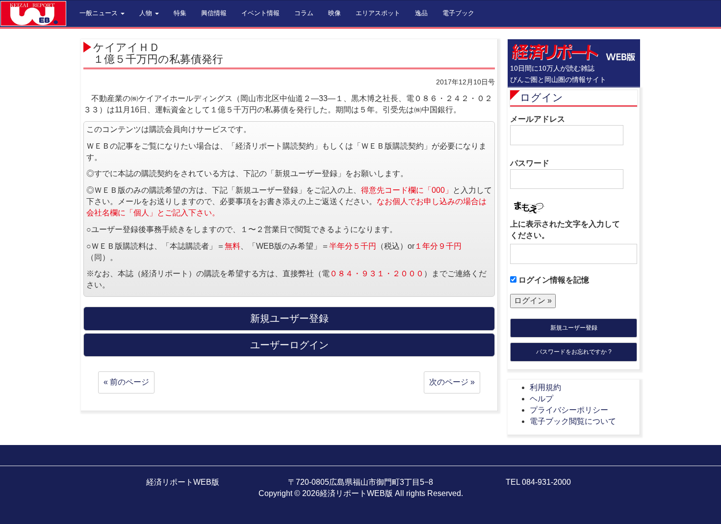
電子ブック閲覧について (573, 421)
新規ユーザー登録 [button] (289, 318)
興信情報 (214, 13)
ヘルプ (541, 398)
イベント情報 (260, 13)
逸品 (421, 13)
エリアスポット (378, 13)
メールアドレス (537, 119)
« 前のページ (126, 382)
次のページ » (452, 382)
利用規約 (545, 387)
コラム (303, 13)
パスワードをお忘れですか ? (574, 351)
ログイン (541, 97)
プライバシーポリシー (569, 410)
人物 (146, 13)
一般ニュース (99, 13)
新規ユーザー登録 (573, 327)
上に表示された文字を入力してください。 (565, 229)
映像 (334, 13)
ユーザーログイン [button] (289, 345)
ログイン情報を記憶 (552, 280)
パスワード (529, 163)
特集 (180, 13)
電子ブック (458, 13)
